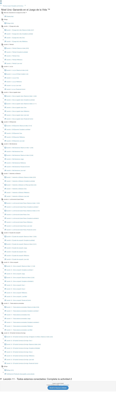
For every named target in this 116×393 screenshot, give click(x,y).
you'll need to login (64, 385)
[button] (1, 1)
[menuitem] (1, 3)
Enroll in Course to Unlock (58, 388)
